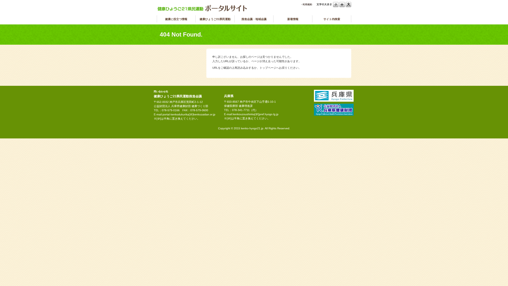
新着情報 (292, 19)
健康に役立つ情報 (176, 19)
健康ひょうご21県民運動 (215, 19)
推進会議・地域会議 (254, 19)
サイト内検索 (331, 19)
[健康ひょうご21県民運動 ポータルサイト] (202, 8)
